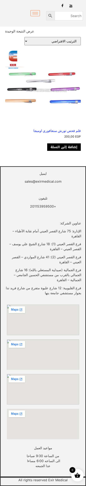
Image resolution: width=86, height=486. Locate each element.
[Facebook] (62, 5)
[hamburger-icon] (35, 13)
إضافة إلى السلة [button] (64, 147)
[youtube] (70, 5)
